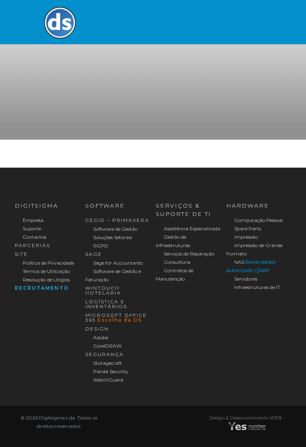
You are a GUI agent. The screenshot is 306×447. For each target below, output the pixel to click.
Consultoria (176, 262)
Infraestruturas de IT (256, 287)
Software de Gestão (114, 229)
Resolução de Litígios (46, 280)
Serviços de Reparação (188, 254)
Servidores (245, 279)
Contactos (34, 237)
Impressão (245, 237)
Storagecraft (107, 363)
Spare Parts (247, 228)
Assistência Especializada (191, 228)
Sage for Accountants (117, 263)
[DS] (60, 22)
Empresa (32, 220)
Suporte (31, 228)
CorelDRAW (107, 346)
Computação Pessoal (258, 220)
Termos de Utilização (46, 271)
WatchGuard (107, 380)
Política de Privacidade (48, 263)
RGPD (100, 246)
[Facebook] (147, 417)
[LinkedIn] (158, 417)
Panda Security (110, 371)
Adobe (100, 337)
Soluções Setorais (112, 237)
